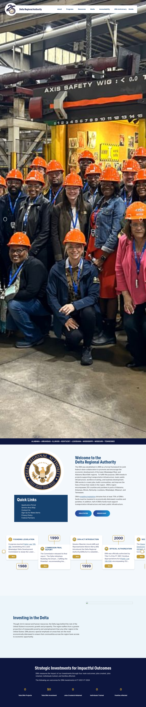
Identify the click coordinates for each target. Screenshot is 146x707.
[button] (60, 9)
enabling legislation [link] (88, 497)
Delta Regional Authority (30, 9)
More (13, 556)
